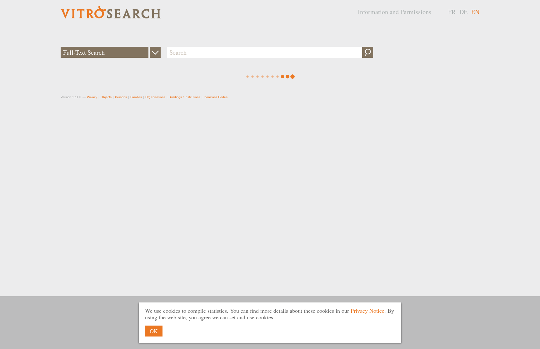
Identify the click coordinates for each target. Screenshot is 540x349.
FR (452, 11)
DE (463, 11)
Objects (106, 97)
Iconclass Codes (216, 97)
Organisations (155, 97)
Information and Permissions (394, 11)
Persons (121, 97)
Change (155, 52)
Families (136, 97)
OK (154, 331)
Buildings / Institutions (184, 97)
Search (367, 52)
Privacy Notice (367, 310)
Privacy (92, 97)
